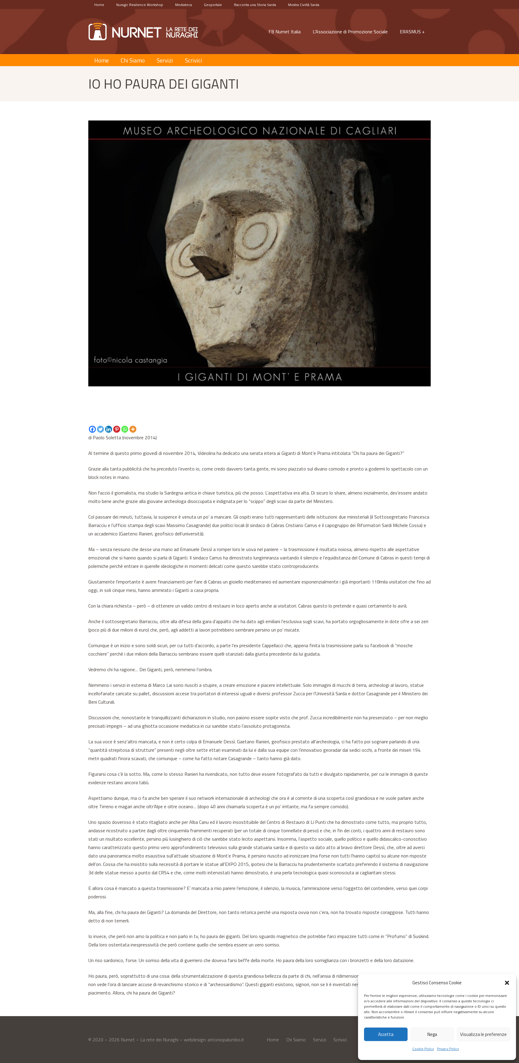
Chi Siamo (296, 1039)
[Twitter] (100, 429)
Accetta (385, 1034)
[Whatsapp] (124, 429)
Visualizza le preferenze (483, 1034)
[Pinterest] (116, 429)
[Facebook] (92, 429)
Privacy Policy (448, 1049)
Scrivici (340, 1039)
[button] (507, 983)
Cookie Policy (423, 1049)
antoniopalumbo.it (226, 1039)
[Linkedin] (108, 429)
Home (273, 1039)
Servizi (319, 1039)
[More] (132, 429)
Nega (432, 1034)
